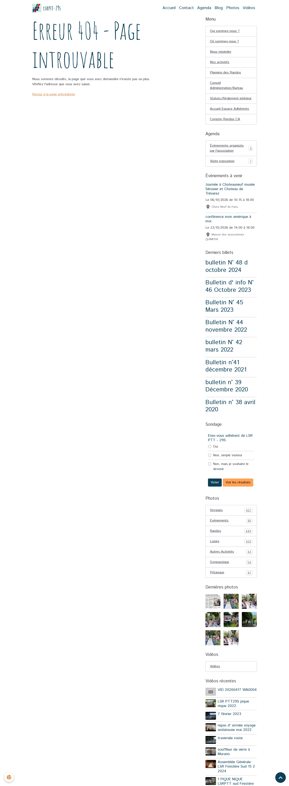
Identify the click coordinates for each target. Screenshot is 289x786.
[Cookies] (9, 777)
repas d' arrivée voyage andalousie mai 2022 (237, 728)
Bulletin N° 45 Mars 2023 (224, 306)
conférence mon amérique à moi (228, 219)
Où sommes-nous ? (224, 41)
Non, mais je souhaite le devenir (231, 467)
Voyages (230, 510)
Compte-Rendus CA (225, 119)
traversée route (230, 738)
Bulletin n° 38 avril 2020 (230, 406)
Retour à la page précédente (53, 94)
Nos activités (219, 62)
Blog (219, 8)
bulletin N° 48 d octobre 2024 (226, 266)
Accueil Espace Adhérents (229, 108)
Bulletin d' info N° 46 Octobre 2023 (229, 286)
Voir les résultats (238, 482)
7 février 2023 (229, 714)
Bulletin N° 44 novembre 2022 (226, 326)
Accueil (169, 8)
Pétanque (230, 572)
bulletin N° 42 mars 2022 (223, 346)
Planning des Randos (225, 72)
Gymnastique (230, 562)
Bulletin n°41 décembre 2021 (225, 366)
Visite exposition (230, 161)
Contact (186, 8)
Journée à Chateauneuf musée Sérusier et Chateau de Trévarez (230, 189)
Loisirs (230, 541)
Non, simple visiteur (227, 455)
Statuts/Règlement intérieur (231, 98)
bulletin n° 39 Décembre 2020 (226, 386)
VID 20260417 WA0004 (237, 690)
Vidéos (249, 8)
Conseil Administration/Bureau (226, 85)
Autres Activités (230, 551)
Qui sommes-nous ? (224, 31)
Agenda (204, 8)
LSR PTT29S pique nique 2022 (233, 704)
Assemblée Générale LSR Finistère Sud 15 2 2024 (236, 766)
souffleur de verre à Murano (234, 752)
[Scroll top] (280, 777)
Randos (230, 531)
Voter (215, 482)
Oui (215, 446)
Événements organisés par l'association (231, 148)
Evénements (230, 520)
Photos (232, 8)
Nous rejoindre (220, 51)
